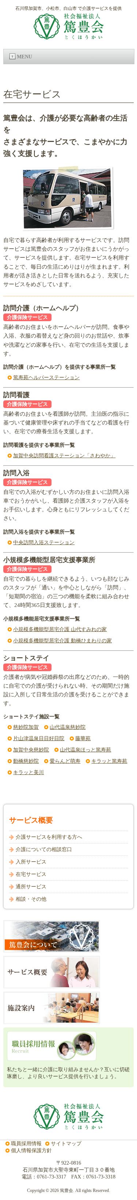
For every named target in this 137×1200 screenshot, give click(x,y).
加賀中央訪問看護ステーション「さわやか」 (64, 455)
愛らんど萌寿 (65, 761)
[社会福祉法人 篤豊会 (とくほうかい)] (69, 36)
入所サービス (31, 862)
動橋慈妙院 (26, 761)
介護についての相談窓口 (44, 849)
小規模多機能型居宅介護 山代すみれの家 (60, 629)
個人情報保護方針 (31, 1150)
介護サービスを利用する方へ (49, 837)
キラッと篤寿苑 (109, 761)
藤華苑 (83, 738)
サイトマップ (66, 1143)
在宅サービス (31, 874)
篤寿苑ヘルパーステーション (46, 377)
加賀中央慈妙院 (31, 750)
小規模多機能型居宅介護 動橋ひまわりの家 (62, 640)
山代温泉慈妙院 (67, 727)
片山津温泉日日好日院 (38, 738)
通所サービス (31, 886)
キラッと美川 (28, 772)
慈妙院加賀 (26, 727)
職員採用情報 (26, 1143)
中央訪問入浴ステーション (44, 542)
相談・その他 (31, 899)
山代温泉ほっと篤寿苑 (85, 750)
